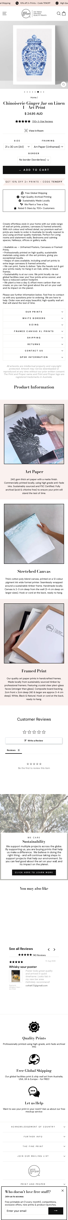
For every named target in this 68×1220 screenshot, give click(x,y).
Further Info (33, 1136)
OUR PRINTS (34, 312)
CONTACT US (34, 350)
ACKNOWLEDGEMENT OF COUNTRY (33, 1127)
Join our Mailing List (33, 1156)
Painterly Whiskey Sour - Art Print (15, 987)
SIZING (34, 324)
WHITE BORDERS (34, 318)
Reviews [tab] (11, 750)
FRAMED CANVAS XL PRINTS (34, 331)
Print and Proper (33, 1184)
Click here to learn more (34, 872)
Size (17, 141)
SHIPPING (34, 337)
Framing (48, 141)
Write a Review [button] (35, 740)
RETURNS (34, 344)
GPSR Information (34, 357)
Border (34, 153)
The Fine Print (33, 1146)
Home (33, 97)
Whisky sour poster (23, 967)
